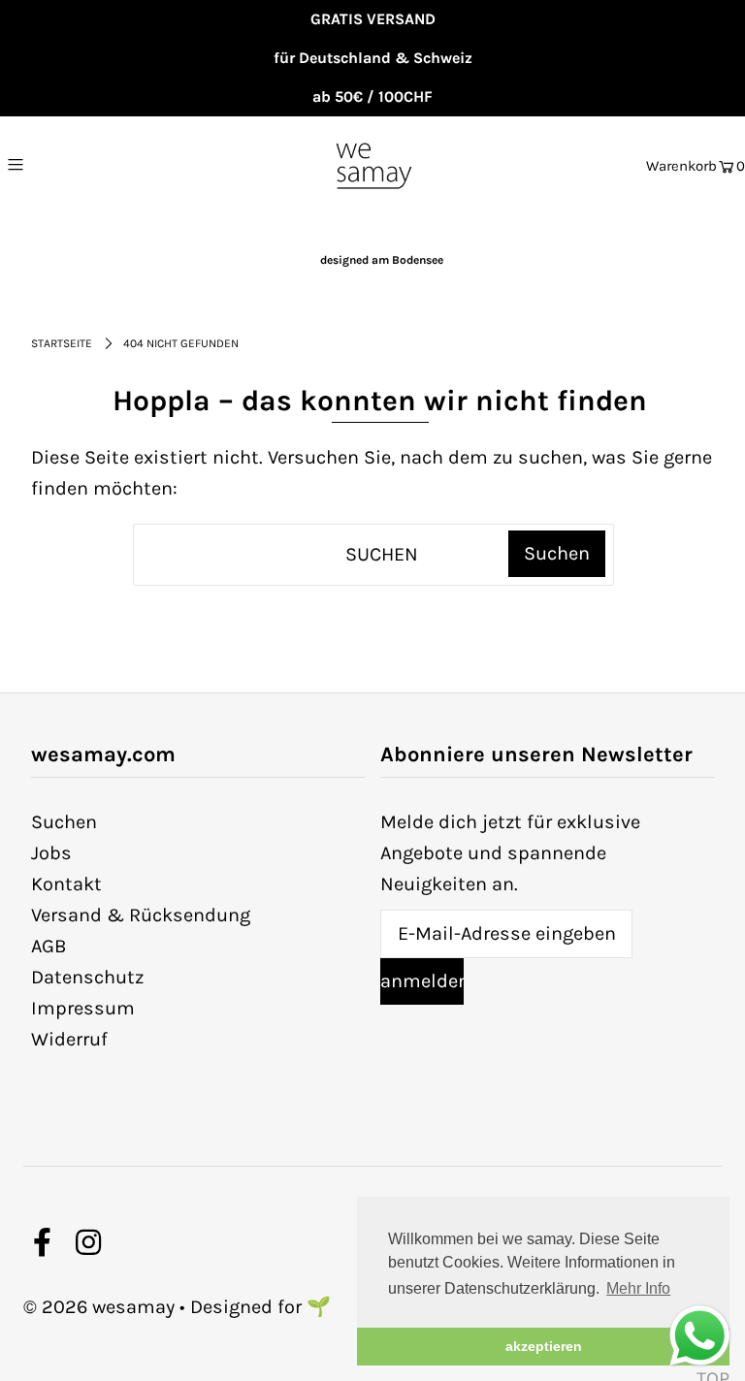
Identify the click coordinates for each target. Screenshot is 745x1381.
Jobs (51, 853)
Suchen (64, 822)
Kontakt (66, 884)
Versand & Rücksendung (140, 915)
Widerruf (69, 1039)
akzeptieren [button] (543, 1346)
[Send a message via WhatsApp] (699, 1336)
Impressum (83, 1008)
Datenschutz (87, 977)
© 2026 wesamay (99, 1307)
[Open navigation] (56, 165)
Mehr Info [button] (638, 1288)
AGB (48, 946)
